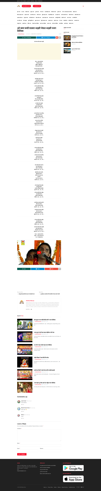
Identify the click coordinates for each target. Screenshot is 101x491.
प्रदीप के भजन (56, 20)
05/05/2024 (44, 371)
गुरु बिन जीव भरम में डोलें (43, 471)
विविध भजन (29, 23)
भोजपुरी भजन (19, 23)
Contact (55, 487)
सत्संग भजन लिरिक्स (43, 23)
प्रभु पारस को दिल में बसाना (76, 49)
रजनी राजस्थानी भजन (64, 14)
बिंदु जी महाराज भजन (44, 20)
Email (18, 448)
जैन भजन (60, 20)
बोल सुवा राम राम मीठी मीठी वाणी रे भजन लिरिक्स (44, 320)
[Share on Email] (57, 37)
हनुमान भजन (28, 0)
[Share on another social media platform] (59, 37)
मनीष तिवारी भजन (31, 17)
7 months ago (28, 414)
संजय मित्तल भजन (33, 14)
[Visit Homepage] (18, 6)
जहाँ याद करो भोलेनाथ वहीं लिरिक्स (77, 42)
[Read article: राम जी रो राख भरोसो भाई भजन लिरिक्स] (24, 349)
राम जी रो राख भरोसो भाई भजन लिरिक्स (43, 345)
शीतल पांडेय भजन (38, 17)
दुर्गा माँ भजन (32, 0)
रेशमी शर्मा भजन (71, 14)
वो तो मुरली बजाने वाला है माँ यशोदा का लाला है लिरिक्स (77, 36)
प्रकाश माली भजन (20, 17)
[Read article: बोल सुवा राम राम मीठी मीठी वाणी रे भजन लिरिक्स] (24, 324)
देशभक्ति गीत (65, 20)
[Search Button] (83, 6)
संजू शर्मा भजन (26, 17)
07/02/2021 (44, 321)
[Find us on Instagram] (78, 487)
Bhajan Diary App (65, 487)
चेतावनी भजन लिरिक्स (35, 23)
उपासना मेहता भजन (45, 17)
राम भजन (21, 0)
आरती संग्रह (66, 23)
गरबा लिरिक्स (61, 23)
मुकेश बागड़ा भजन (44, 14)
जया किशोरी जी (74, 17)
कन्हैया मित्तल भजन (77, 14)
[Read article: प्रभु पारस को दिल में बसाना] (67, 50)
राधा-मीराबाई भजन (47, 11)
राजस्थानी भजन (76, 20)
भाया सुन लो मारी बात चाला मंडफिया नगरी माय (44, 332)
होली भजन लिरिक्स (55, 23)
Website (41, 448)
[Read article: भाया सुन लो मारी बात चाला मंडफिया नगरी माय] (24, 336)
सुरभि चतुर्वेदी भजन (31, 20)
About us (45, 487)
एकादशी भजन (24, 23)
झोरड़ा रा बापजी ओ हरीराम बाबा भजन (45, 473)
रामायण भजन (49, 23)
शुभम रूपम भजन (37, 20)
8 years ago (30, 400)
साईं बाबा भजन (71, 23)
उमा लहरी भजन (57, 14)
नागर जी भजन (69, 17)
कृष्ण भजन (18, 0)
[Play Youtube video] (39, 252)
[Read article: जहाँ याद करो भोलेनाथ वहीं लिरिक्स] (67, 44)
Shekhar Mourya (21, 33)
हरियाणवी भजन (71, 20)
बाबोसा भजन (75, 11)
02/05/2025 (44, 334)
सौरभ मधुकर (25, 20)
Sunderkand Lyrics (72, 487)
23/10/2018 (28, 33)
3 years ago (33, 407)
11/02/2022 (44, 346)
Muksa (22, 414)
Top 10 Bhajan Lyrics (67, 11)
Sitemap (59, 487)
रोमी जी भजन (39, 14)
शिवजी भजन (25, 0)
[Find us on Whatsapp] (83, 487)
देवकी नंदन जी (64, 17)
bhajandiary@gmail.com (21, 470)
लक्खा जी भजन (27, 14)
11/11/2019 (44, 384)
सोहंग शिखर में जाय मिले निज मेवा (41, 357)
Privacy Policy (50, 487)
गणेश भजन (36, 0)
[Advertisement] (39, 51)
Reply (23, 404)
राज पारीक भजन (19, 20)
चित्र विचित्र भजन (51, 14)
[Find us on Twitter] (80, 487)
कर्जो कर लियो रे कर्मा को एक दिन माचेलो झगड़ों (44, 370)
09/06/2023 (44, 359)
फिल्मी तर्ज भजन (40, 0)
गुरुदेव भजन (59, 11)
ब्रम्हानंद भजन (50, 20)
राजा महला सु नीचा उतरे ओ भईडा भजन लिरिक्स (44, 383)
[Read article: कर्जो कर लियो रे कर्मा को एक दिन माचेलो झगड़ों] (24, 374)
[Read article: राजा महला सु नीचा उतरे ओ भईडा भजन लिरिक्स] (24, 387)
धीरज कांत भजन (51, 17)
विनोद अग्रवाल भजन (20, 14)
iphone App (37, 6)
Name (18, 443)
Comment (19, 428)
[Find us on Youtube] (81, 487)
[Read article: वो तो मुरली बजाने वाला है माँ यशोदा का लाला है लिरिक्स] (67, 37)
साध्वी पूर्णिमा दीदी (57, 17)
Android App (27, 6)
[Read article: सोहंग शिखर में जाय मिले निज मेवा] (24, 362)
